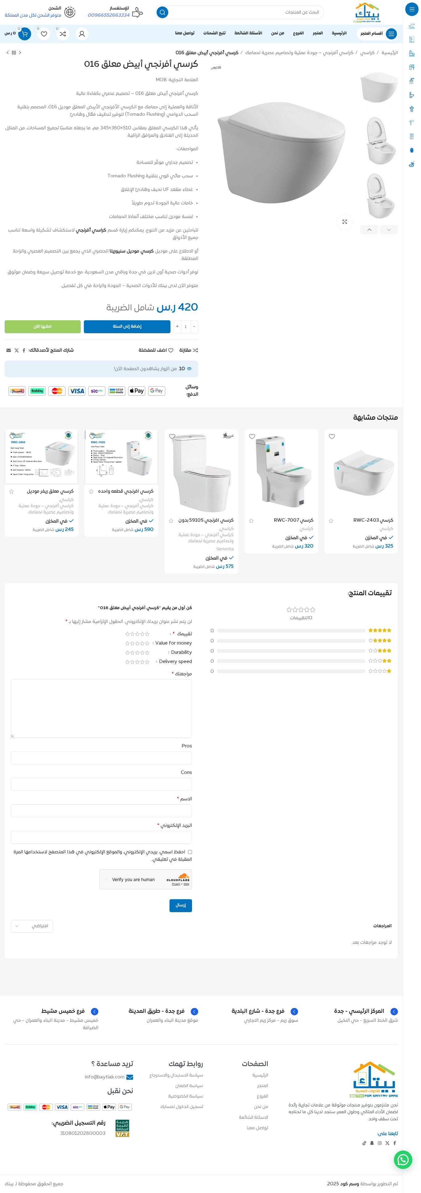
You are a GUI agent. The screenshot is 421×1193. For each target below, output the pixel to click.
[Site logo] (367, 12)
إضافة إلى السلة (127, 326)
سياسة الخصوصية (185, 1096)
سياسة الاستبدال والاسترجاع (176, 1075)
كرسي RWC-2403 (373, 520)
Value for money (173, 643)
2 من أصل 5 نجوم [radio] (142, 634)
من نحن (261, 1107)
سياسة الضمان (189, 1086)
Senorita (225, 549)
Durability (181, 652)
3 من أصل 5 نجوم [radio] (137, 634)
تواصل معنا (257, 1128)
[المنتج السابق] (20, 53)
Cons (186, 772)
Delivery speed (175, 662)
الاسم (184, 799)
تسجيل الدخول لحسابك (181, 1107)
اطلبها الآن (42, 326)
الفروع (262, 1096)
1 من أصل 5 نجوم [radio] (147, 634)
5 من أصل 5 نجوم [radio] (127, 634)
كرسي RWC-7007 (293, 520)
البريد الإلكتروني (174, 826)
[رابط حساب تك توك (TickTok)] (364, 1143)
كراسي (367, 53)
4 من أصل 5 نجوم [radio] (132, 634)
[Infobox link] (115, 12)
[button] (403, 1160)
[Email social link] (9, 350)
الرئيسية (389, 53)
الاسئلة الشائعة (253, 1117)
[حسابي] (82, 34)
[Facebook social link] (24, 350)
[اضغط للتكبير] (345, 222)
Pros (187, 746)
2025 (343, 1184)
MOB (161, 80)
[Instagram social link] (379, 1143)
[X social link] (17, 350)
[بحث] (162, 12)
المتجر (262, 1086)
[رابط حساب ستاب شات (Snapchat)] (372, 1143)
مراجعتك (182, 674)
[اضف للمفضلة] (332, 436)
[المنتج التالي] (8, 53)
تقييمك (182, 634)
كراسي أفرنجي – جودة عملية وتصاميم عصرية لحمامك (299, 53)
